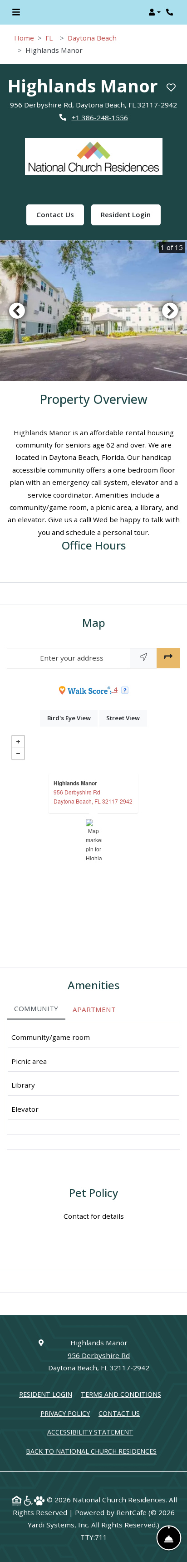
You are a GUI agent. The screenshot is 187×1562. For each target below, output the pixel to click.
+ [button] (18, 742)
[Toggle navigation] (16, 12)
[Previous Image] (17, 310)
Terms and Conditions (121, 1394)
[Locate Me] (143, 658)
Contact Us (60, 214)
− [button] (18, 753)
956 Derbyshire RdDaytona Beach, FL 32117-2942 (93, 796)
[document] (93, 839)
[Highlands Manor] (94, 839)
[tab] (36, 1009)
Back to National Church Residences (91, 1450)
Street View (126, 717)
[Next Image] (170, 310)
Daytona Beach (92, 37)
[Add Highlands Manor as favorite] (171, 88)
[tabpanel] (93, 1077)
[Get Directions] (168, 658)
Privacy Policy (65, 1413)
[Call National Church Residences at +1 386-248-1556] (170, 12)
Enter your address (71, 657)
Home (24, 37)
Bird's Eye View (72, 717)
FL (49, 37)
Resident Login (126, 214)
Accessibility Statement (90, 1431)
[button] (155, 12)
